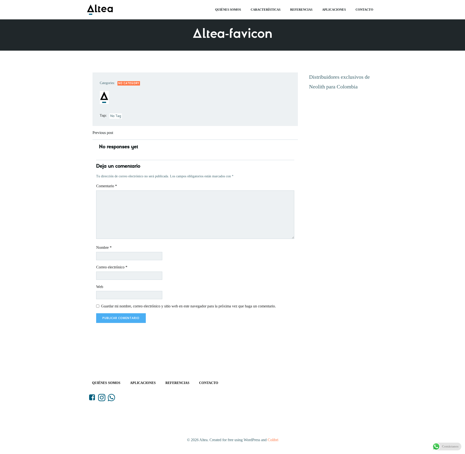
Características (265, 9)
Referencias (301, 9)
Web (99, 287)
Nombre (104, 247)
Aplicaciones (334, 9)
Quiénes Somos (228, 9)
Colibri (273, 440)
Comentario (106, 186)
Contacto (364, 9)
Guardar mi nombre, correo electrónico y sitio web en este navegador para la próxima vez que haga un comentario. (188, 306)
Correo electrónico (111, 267)
